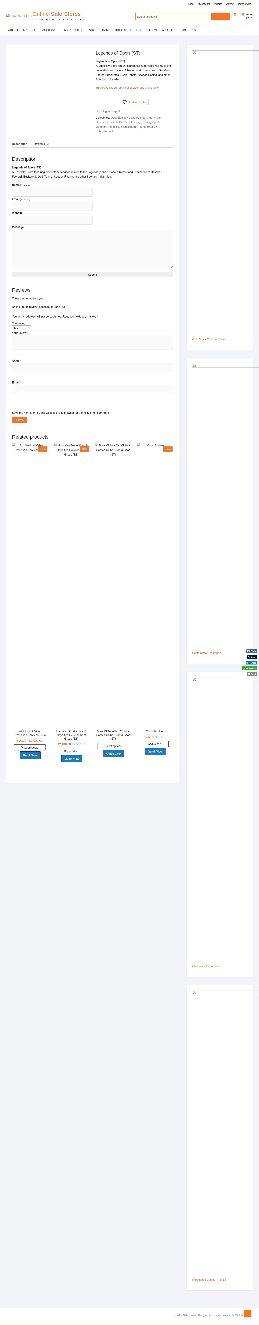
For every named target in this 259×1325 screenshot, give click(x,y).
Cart (106, 30)
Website (17, 213)
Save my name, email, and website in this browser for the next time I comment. (61, 412)
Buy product (71, 751)
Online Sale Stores (56, 14)
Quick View (30, 755)
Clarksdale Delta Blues (206, 966)
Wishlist (169, 30)
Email (21, 199)
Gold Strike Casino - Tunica (209, 339)
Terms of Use (244, 3)
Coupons (188, 30)
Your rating (18, 323)
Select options (113, 746)
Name (21, 185)
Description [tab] (19, 144)
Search (220, 16)
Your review (20, 333)
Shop (93, 30)
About (191, 3)
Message (18, 227)
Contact (230, 3)
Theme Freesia (221, 1315)
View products (29, 747)
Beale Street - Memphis (206, 653)
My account (204, 3)
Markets (30, 30)
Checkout (123, 30)
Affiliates (217, 3)
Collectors (146, 30)
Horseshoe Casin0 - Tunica (209, 1279)
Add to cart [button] (154, 744)
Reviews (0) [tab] (41, 144)
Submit (92, 274)
